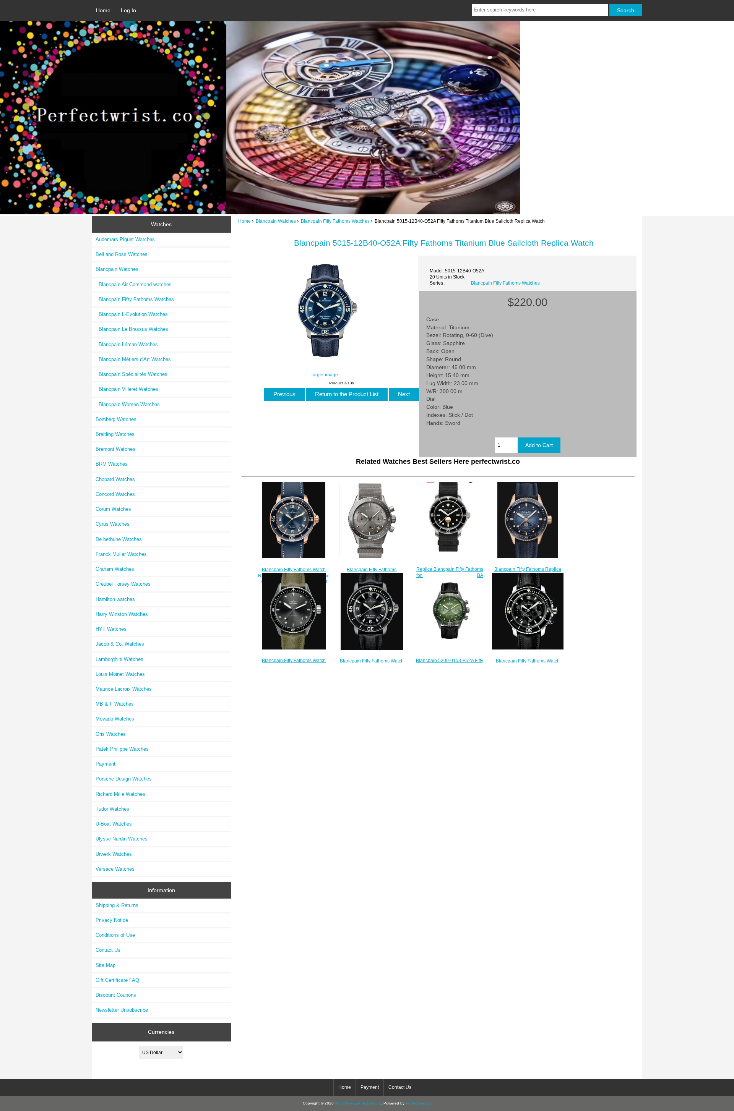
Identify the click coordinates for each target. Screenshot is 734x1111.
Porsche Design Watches (124, 779)
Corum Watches (113, 509)
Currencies (161, 1032)
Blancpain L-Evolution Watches (132, 314)
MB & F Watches (115, 704)
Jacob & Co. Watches (120, 644)
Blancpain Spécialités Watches (131, 374)
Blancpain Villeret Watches (127, 389)
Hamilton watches (115, 599)
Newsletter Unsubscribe (122, 1010)
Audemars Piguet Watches (125, 239)
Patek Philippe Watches (122, 749)
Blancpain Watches (276, 221)
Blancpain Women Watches (128, 404)
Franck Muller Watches (121, 554)
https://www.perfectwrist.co (358, 1103)
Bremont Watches (115, 449)
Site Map (105, 965)
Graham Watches (115, 569)
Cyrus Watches (113, 524)
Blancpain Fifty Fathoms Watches (335, 221)
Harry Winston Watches (122, 614)
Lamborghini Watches (119, 659)
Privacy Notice (112, 920)
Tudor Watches (112, 809)
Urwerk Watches (114, 854)
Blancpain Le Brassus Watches (132, 329)
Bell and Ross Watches (122, 254)
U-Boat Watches (114, 824)
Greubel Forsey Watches (123, 584)
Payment (105, 764)
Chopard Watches (115, 479)
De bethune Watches (119, 539)
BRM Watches (112, 464)
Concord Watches (115, 494)
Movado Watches (115, 719)
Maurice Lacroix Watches (124, 689)
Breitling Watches (115, 434)
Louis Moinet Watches (120, 674)
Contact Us (108, 950)
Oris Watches (111, 734)
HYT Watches (111, 629)
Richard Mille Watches (120, 794)
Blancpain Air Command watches (134, 284)
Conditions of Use (115, 935)
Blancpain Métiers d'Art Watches (133, 359)
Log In (128, 10)
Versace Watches (115, 869)
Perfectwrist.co (418, 1103)
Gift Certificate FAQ (117, 980)
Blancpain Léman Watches (127, 344)
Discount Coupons (116, 995)
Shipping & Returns (117, 905)
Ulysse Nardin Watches (122, 839)
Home (103, 10)
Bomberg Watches (116, 419)
